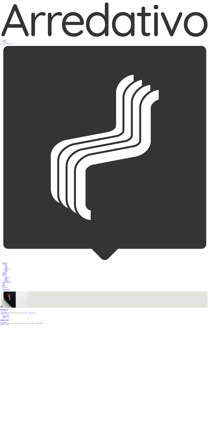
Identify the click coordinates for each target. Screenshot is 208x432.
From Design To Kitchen (7, 282)
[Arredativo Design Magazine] (104, 37)
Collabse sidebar (3, 43)
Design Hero (5, 262)
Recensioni (4, 263)
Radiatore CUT (4, 320)
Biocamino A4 (4, 309)
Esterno (6, 267)
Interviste (4, 272)
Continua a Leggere (32, 312)
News (4, 286)
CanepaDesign (4, 311)
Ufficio (6, 271)
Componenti (7, 281)
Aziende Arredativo (6, 315)
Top (1, 325)
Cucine (6, 266)
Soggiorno (6, 270)
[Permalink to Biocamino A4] (14, 369)
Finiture (6, 278)
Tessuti (6, 279)
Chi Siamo (4, 40)
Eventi (4, 284)
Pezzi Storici (5, 273)
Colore (6, 276)
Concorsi (4, 285)
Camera (6, 265)
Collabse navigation (9, 43)
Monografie (5, 274)
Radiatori (4, 317)
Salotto (6, 269)
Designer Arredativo (6, 316)
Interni (4, 283)
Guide (4, 275)
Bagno (6, 264)
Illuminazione (7, 268)
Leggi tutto (2, 313)
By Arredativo (5, 287)
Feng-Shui (6, 280)
